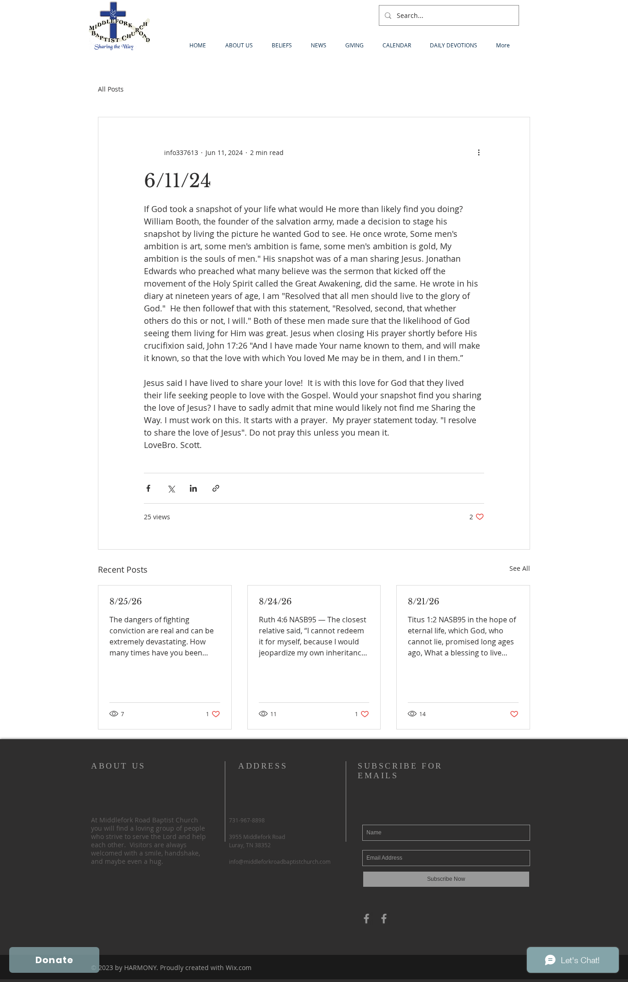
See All (519, 568)
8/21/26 (424, 602)
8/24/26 (275, 602)
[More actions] (478, 152)
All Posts (111, 89)
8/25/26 (125, 602)
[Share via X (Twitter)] (170, 488)
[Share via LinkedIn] (193, 488)
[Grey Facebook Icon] (366, 918)
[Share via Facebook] (148, 488)
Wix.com (238, 967)
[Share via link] (215, 488)
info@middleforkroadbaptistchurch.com (280, 861)
